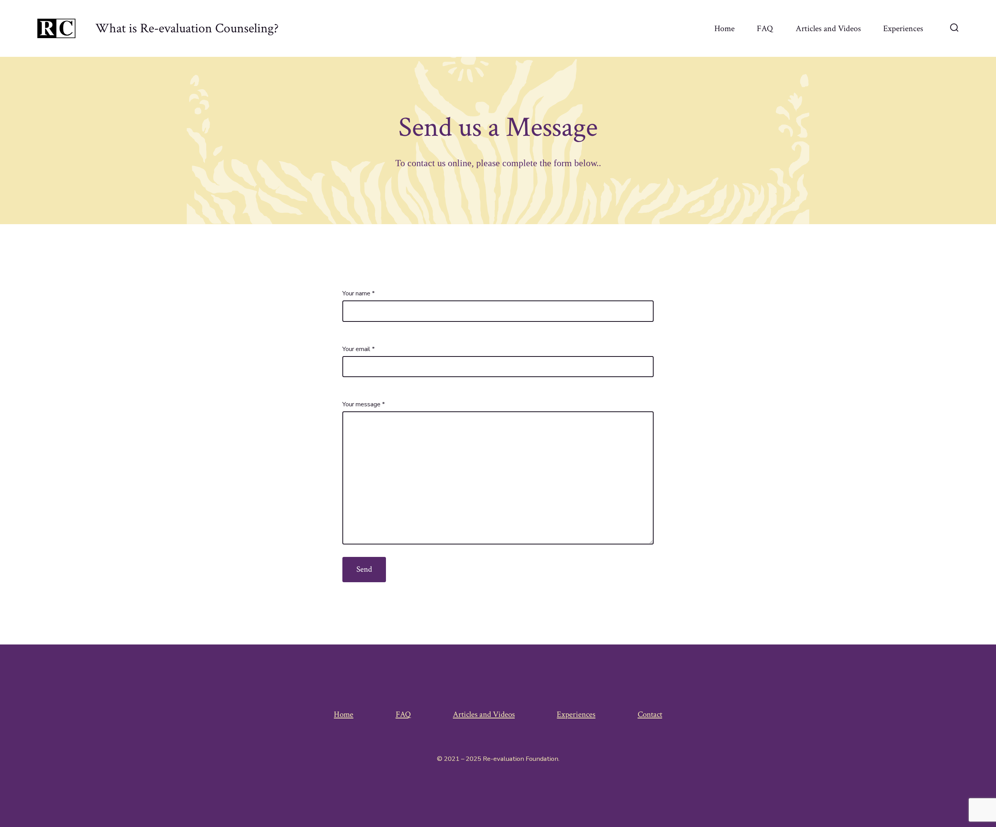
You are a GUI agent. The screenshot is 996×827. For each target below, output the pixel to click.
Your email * (358, 349)
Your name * (358, 293)
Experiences (903, 28)
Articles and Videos (828, 28)
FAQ (765, 28)
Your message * (363, 404)
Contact (650, 714)
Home (724, 28)
